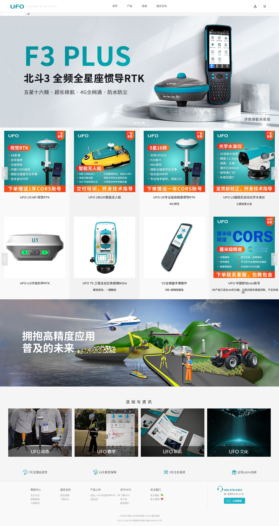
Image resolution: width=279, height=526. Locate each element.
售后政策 (64, 495)
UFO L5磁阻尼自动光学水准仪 (244, 197)
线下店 (123, 499)
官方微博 (154, 499)
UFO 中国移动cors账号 (244, 283)
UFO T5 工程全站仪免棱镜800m (105, 283)
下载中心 (64, 499)
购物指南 (35, 499)
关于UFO (125, 489)
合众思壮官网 (138, 516)
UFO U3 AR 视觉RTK (35, 197)
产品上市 (95, 489)
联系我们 (124, 503)
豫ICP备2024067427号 (152, 521)
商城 (144, 6)
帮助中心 (36, 489)
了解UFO (125, 495)
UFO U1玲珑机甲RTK (35, 283)
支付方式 (35, 495)
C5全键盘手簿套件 (174, 283)
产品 (129, 6)
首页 (115, 6)
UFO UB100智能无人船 (104, 197)
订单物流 (35, 503)
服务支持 (161, 6)
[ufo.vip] (34, 8)
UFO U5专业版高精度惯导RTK (174, 197)
